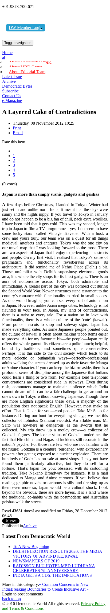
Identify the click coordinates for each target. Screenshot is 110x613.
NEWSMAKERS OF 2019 (36, 561)
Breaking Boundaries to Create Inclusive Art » (50, 589)
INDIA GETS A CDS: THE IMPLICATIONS (52, 575)
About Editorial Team (27, 72)
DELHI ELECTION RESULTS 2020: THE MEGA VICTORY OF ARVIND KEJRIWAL (57, 553)
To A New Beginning (31, 546)
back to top (11, 598)
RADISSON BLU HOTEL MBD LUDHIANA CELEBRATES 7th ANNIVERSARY (54, 568)
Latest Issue (12, 76)
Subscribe (10, 91)
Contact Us (11, 95)
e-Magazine (12, 100)
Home (7, 52)
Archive (9, 81)
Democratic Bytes (17, 86)
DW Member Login (25, 27)
